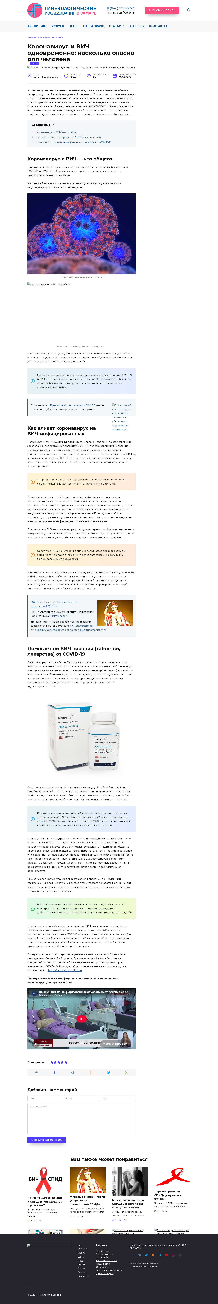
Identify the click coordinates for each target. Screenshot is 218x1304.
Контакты (158, 26)
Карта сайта (102, 1257)
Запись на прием (162, 10)
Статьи (115, 26)
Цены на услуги (104, 1273)
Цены (73, 26)
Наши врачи (94, 26)
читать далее (59, 616)
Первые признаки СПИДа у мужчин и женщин (168, 1195)
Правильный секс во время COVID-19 (73, 405)
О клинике (37, 26)
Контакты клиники (106, 1260)
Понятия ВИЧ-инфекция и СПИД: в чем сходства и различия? (44, 1201)
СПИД (34, 63)
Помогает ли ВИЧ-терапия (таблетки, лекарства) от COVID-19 (73, 142)
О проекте (102, 1267)
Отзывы (137, 26)
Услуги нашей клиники (109, 1270)
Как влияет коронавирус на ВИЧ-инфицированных (68, 137)
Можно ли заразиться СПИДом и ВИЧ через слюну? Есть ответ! (128, 1204)
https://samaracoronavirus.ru (65, 970)
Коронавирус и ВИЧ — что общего (57, 132)
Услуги (58, 26)
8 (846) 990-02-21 (121, 8)
